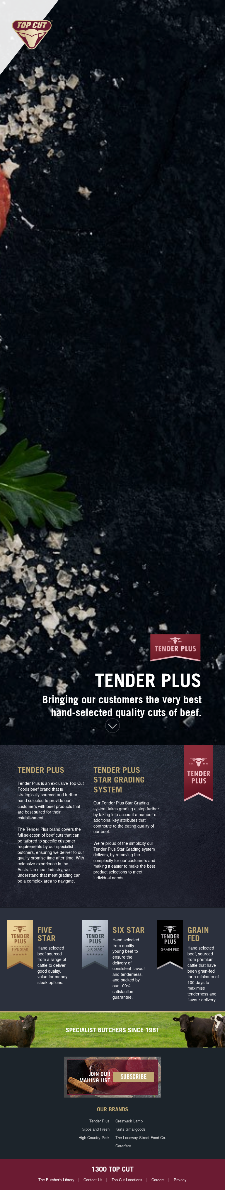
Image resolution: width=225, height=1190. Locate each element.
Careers (158, 1179)
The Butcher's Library (56, 1179)
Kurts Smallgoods (130, 1129)
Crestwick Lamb (129, 1121)
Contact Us (93, 1179)
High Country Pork (94, 1137)
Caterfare (123, 1145)
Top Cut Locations (127, 1179)
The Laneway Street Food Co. (140, 1137)
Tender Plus (99, 1121)
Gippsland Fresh (96, 1129)
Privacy (180, 1179)
